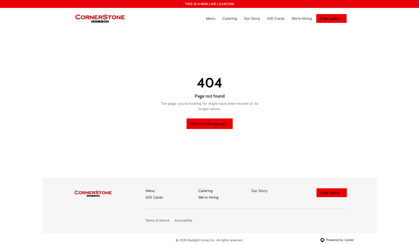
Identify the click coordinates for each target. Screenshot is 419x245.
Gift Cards (276, 18)
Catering (230, 18)
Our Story (252, 18)
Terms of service (157, 220)
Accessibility (183, 220)
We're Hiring (302, 18)
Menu (211, 18)
